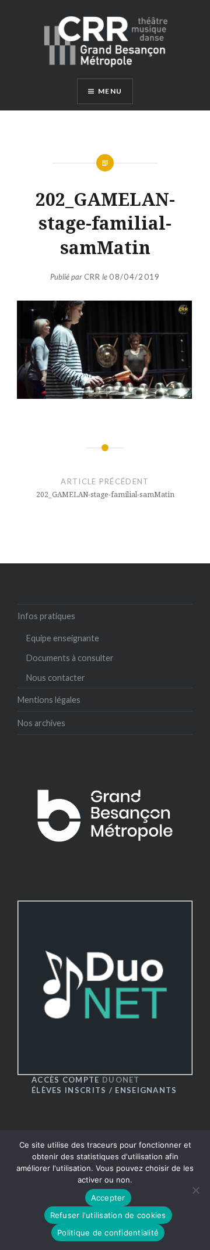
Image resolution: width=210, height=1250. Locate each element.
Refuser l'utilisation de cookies (108, 1215)
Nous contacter (55, 678)
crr (92, 276)
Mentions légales (49, 700)
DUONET (86, 1079)
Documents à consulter (70, 658)
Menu (110, 91)
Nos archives (41, 723)
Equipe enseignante (62, 638)
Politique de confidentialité (108, 1232)
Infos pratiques (46, 616)
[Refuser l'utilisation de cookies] (195, 1190)
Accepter (108, 1197)
